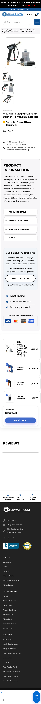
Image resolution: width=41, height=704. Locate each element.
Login (29, 14)
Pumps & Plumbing (21, 30)
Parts (12, 30)
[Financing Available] (33, 495)
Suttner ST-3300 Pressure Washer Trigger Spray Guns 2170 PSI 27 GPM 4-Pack (21, 368)
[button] (37, 22)
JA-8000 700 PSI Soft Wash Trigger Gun (21, 383)
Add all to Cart (20, 420)
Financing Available (33, 498)
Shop (8, 30)
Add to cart (37, 697)
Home (4, 30)
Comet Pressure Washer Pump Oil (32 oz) (22, 398)
